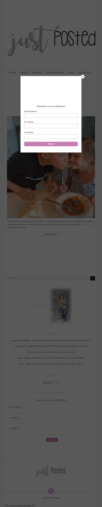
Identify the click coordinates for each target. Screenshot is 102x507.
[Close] (83, 76)
